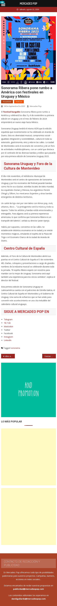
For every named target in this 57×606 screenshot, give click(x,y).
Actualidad (7, 101)
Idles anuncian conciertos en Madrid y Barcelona (10, 356)
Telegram (8, 319)
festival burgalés (11, 111)
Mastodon (8, 326)
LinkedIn (7, 340)
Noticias (19, 101)
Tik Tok (7, 323)
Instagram (8, 336)
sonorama (15, 348)
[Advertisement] (28, 456)
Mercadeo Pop (36, 106)
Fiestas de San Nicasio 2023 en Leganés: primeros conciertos (50, 356)
